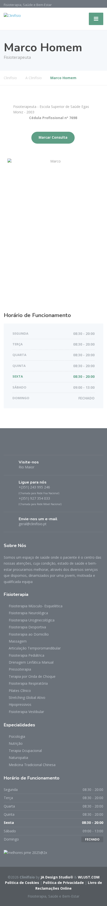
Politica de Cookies (22, 882)
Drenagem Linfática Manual (31, 662)
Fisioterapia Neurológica (28, 613)
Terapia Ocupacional (25, 750)
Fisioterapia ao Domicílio (29, 634)
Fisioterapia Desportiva (27, 627)
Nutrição (16, 743)
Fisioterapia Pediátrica (26, 655)
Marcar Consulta (53, 137)
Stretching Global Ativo (27, 697)
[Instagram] (17, 447)
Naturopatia (18, 757)
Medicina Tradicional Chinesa (32, 764)
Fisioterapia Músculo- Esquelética (35, 606)
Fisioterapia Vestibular (26, 711)
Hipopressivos (20, 704)
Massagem (18, 641)
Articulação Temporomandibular (35, 648)
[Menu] (96, 19)
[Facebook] (8, 447)
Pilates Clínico (20, 690)
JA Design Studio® (57, 877)
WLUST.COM (89, 877)
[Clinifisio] (12, 15)
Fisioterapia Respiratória (28, 683)
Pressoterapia (20, 669)
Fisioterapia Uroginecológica (31, 620)
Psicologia (17, 736)
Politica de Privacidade (63, 882)
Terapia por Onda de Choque (32, 676)
